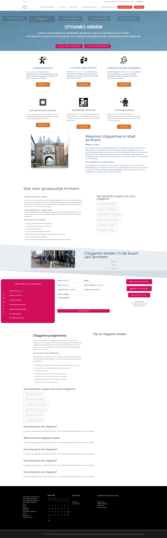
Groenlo (25, 506)
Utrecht (24, 513)
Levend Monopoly (33, 72)
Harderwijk (25, 509)
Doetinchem (114, 261)
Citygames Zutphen (27, 517)
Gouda (24, 504)
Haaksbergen (26, 508)
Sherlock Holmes (128, 72)
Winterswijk (26, 515)
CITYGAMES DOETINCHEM (30, 500)
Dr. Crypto (29, 114)
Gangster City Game (79, 72)
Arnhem (114, 265)
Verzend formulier (83, 311)
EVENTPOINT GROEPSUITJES (31, 497)
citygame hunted (119, 114)
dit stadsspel (81, 114)
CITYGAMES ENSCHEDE (30, 502)
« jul (48, 520)
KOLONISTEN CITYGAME (83, 110)
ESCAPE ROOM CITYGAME (43, 110)
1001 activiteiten (76, 503)
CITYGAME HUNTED (124, 110)
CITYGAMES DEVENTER (30, 498)
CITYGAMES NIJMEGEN (29, 511)
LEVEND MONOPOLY (43, 68)
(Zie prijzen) (23, 291)
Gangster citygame (37, 206)
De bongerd (75, 502)
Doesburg (114, 268)
